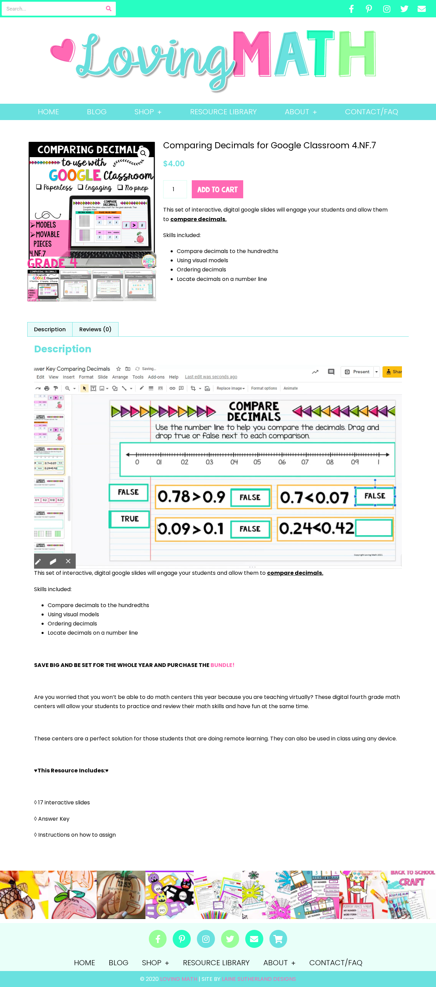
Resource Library (223, 111)
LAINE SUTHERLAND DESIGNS (259, 979)
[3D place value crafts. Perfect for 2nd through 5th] (72, 895)
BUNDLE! (223, 665)
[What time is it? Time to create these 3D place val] (121, 895)
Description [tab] (50, 329)
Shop (144, 111)
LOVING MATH (179, 979)
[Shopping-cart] (278, 939)
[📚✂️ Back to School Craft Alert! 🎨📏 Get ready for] (412, 895)
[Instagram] (386, 9)
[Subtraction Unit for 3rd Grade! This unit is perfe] (218, 895)
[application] (218, 465)
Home (48, 111)
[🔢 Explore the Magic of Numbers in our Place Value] (315, 895)
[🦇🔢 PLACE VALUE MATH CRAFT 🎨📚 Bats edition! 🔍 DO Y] (169, 895)
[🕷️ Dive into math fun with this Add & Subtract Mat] (266, 895)
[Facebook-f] (351, 9)
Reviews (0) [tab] (95, 329)
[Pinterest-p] (369, 9)
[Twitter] (404, 9)
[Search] (109, 9)
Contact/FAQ (371, 111)
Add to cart (217, 189)
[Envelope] (421, 9)
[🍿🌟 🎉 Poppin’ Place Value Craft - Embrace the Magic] (363, 895)
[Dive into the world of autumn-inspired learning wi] (24, 895)
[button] (143, 153)
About (297, 111)
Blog (97, 111)
